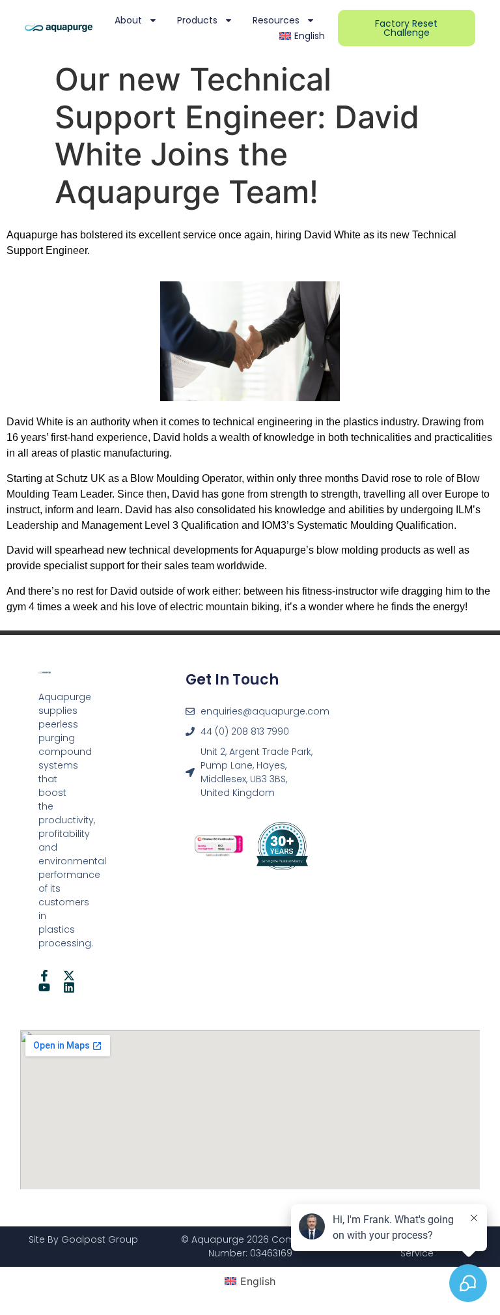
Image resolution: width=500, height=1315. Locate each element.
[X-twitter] (69, 976)
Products (197, 20)
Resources (276, 20)
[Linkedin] (69, 987)
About (128, 20)
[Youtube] (44, 987)
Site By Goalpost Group (83, 1239)
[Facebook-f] (44, 976)
